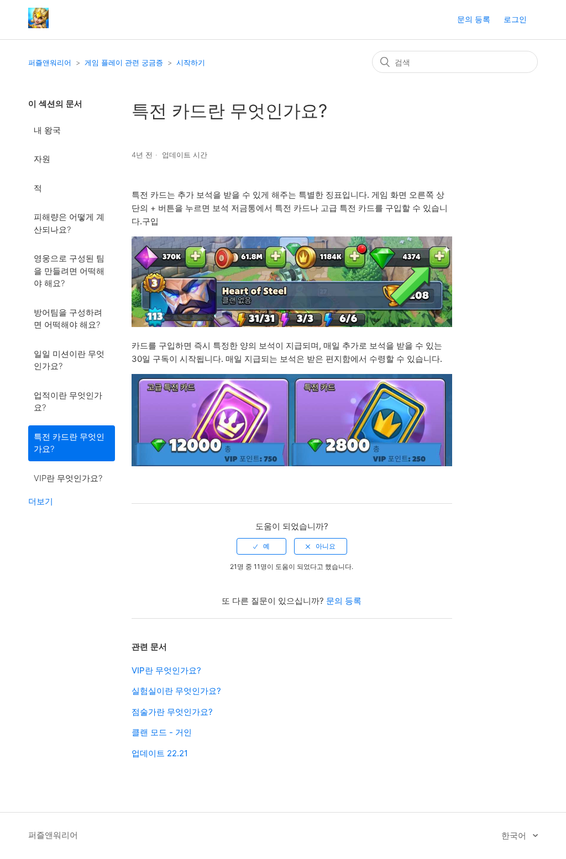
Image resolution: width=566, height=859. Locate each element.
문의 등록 (473, 19)
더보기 (40, 501)
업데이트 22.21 (160, 753)
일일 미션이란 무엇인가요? (69, 360)
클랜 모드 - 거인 (162, 732)
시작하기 (190, 62)
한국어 (514, 835)
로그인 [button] (515, 19)
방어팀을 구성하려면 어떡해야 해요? (68, 318)
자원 (42, 159)
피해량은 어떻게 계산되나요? (69, 223)
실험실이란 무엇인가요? (176, 691)
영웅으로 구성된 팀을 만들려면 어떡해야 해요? (69, 270)
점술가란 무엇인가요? (172, 712)
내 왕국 (47, 130)
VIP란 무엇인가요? (68, 478)
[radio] (261, 546)
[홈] (38, 25)
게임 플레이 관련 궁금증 (124, 62)
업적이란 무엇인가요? (68, 401)
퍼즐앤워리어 (49, 62)
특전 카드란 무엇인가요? (69, 443)
